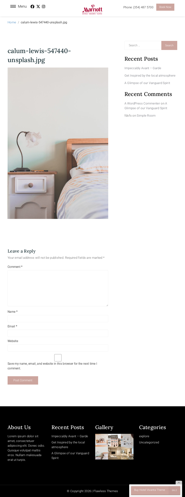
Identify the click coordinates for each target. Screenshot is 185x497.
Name (13, 311)
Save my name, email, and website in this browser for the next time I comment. (52, 366)
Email (12, 326)
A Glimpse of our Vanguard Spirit (147, 83)
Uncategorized (149, 442)
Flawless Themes (105, 491)
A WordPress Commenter (142, 103)
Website (13, 341)
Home (12, 22)
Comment (15, 267)
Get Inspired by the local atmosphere (150, 75)
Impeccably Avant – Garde (142, 68)
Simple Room (146, 115)
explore (144, 436)
